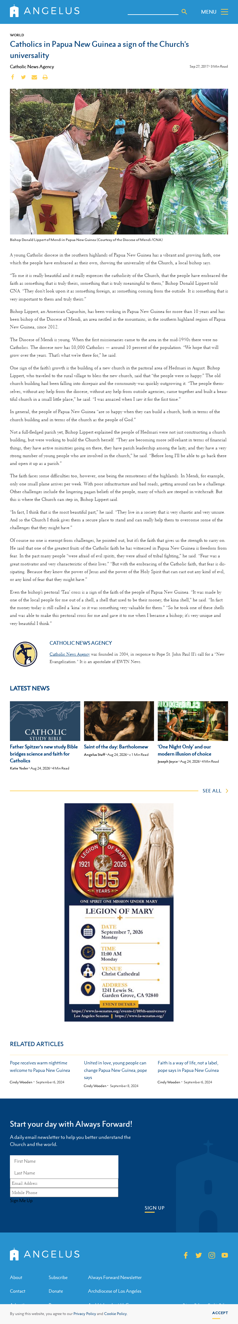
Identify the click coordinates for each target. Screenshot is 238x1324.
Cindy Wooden (21, 1082)
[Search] (184, 12)
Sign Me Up (21, 1200)
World (17, 35)
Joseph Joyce (168, 761)
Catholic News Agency (32, 66)
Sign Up (155, 1207)
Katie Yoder (19, 768)
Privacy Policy (84, 1313)
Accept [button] (220, 1313)
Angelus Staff (94, 754)
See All (212, 790)
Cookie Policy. (116, 1313)
